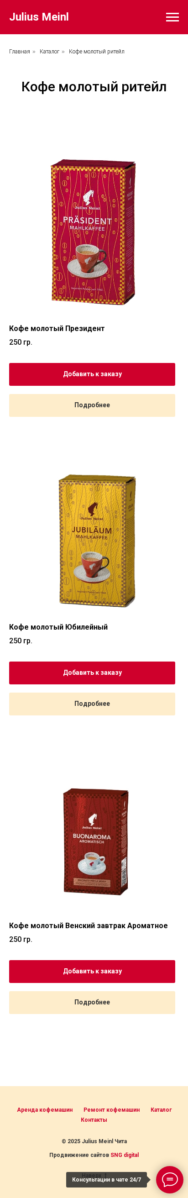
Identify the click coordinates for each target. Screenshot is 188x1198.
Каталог (49, 51)
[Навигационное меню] (172, 17)
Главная (19, 51)
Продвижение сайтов (79, 1155)
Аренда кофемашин (45, 1110)
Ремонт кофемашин (112, 1110)
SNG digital (124, 1155)
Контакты (94, 1120)
